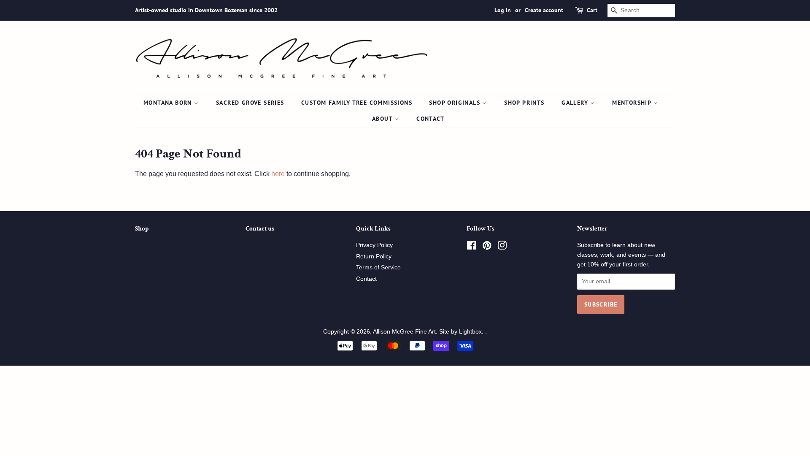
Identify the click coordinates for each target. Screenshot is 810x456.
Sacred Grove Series (250, 102)
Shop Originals (455, 102)
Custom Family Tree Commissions (356, 102)
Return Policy (374, 256)
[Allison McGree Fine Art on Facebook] (471, 247)
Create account (544, 10)
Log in (502, 10)
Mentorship (632, 102)
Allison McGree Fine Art (404, 331)
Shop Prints (524, 102)
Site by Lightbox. (462, 331)
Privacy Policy (374, 245)
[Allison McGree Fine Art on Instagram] (502, 247)
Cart (592, 10)
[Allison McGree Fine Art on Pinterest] (486, 247)
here (278, 173)
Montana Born (168, 102)
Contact (430, 118)
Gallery (576, 102)
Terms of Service (378, 267)
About (383, 118)
